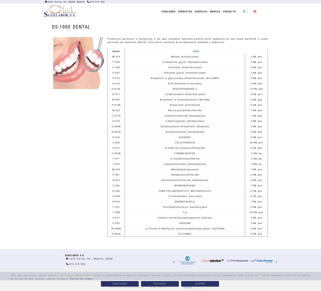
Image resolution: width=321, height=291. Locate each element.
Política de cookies (81, 278)
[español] (255, 11)
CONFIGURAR (120, 283)
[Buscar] (244, 11)
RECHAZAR (160, 283)
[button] (174, 262)
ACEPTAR (200, 283)
